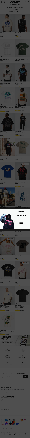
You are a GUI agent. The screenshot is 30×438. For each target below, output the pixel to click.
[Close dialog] (29, 209)
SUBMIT (21, 223)
